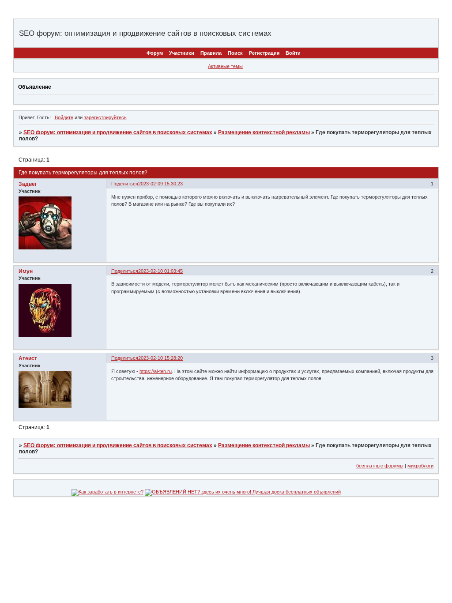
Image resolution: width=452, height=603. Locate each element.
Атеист (28, 358)
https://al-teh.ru (155, 371)
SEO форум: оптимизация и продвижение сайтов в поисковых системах (117, 132)
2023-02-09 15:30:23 (160, 183)
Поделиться (124, 183)
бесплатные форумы (379, 465)
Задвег (28, 184)
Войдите (64, 117)
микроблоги (420, 465)
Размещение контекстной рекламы (264, 132)
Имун (26, 271)
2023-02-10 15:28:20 (160, 358)
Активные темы (225, 66)
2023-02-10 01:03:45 (160, 271)
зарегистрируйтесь (105, 117)
